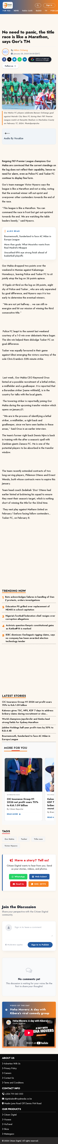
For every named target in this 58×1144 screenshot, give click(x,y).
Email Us (20, 884)
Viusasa (7, 1119)
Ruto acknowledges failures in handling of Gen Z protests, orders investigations (29, 598)
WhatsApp (20, 876)
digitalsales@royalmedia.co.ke (18, 1098)
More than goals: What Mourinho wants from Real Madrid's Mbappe (27, 246)
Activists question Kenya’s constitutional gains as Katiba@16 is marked (30, 627)
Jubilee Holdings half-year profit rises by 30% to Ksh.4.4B (27, 729)
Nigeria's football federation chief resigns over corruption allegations (30, 617)
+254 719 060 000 (14, 1093)
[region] (29, 788)
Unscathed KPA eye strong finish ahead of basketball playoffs (25, 254)
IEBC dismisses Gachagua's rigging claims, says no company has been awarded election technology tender (30, 638)
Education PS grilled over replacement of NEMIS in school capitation (28, 608)
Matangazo (9, 1133)
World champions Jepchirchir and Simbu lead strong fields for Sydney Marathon (26, 720)
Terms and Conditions (14, 1082)
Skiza (6, 1129)
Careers (7, 1073)
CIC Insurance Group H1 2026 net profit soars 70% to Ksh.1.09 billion (27, 703)
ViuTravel (8, 1124)
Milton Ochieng (21, 50)
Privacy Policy (10, 1068)
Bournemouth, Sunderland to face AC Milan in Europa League (27, 238)
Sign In (49, 5)
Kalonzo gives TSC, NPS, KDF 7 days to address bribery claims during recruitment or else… (27, 712)
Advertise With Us (12, 1063)
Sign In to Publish (40, 944)
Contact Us (9, 1077)
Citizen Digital (10, 1114)
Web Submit (41, 876)
